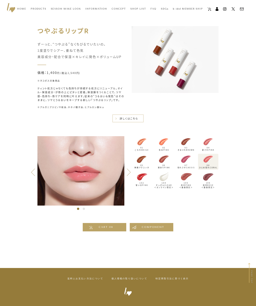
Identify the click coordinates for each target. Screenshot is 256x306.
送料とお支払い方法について (85, 278)
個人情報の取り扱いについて (129, 278)
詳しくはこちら (129, 118)
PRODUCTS (38, 8)
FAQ (153, 8)
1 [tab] (78, 209)
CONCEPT (119, 8)
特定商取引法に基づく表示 (172, 278)
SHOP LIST (138, 8)
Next (126, 171)
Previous (34, 171)
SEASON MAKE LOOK (66, 8)
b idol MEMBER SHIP (188, 8)
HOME (21, 8)
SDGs (165, 8)
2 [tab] (84, 209)
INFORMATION (96, 8)
